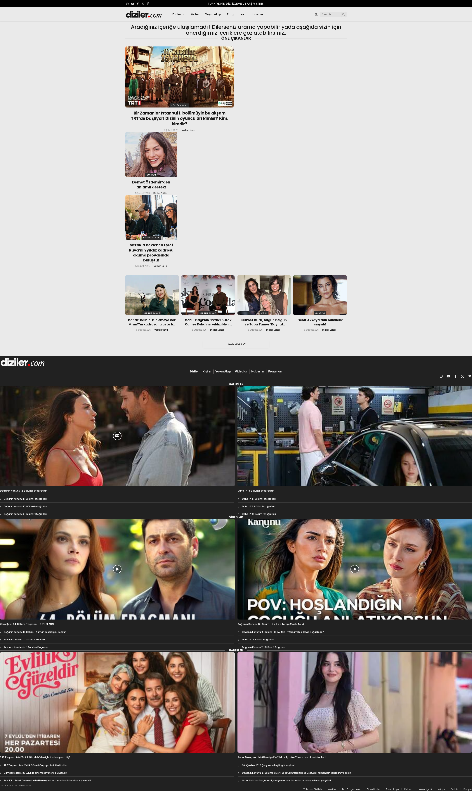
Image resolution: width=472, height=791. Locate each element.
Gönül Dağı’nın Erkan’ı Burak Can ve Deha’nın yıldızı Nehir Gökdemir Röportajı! (208, 322)
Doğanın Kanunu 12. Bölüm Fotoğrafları (23, 490)
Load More (234, 344)
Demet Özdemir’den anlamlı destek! (151, 185)
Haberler (257, 14)
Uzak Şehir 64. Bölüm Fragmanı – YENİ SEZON (27, 624)
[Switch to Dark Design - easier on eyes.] (316, 14)
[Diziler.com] (144, 14)
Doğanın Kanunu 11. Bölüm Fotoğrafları (25, 498)
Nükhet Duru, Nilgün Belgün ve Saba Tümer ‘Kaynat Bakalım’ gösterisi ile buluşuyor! (264, 322)
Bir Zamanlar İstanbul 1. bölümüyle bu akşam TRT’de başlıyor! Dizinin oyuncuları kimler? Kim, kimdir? (179, 118)
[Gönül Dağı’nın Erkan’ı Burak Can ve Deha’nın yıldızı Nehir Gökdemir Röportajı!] (208, 295)
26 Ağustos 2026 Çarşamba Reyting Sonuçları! (268, 765)
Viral (264, 313)
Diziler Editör (160, 193)
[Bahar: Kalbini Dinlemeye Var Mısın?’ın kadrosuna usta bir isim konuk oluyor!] (152, 295)
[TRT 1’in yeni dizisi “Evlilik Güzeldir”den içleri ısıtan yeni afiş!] (117, 702)
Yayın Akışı (213, 14)
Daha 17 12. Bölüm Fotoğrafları (259, 498)
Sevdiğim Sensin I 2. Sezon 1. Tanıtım (24, 639)
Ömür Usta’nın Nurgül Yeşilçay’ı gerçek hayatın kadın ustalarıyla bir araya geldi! (286, 780)
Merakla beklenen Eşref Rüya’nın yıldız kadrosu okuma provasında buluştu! (151, 253)
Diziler (176, 14)
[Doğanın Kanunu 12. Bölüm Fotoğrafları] (117, 436)
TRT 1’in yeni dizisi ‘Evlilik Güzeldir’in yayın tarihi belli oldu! (35, 765)
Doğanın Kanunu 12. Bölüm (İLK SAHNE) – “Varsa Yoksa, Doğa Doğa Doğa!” (283, 632)
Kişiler (194, 14)
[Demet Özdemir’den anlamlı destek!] (151, 154)
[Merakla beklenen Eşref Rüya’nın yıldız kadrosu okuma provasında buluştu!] (151, 217)
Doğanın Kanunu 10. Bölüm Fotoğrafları (25, 506)
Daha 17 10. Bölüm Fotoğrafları (259, 514)
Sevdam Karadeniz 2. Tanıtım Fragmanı (26, 647)
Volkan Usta (188, 130)
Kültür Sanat (179, 105)
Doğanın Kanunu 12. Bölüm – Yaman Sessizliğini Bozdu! (35, 632)
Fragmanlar (235, 14)
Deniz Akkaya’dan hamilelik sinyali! (320, 322)
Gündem (151, 174)
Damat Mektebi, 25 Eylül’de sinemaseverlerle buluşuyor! (35, 772)
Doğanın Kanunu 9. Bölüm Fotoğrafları (25, 514)
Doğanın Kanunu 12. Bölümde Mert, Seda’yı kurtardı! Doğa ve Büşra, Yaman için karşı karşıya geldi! (296, 772)
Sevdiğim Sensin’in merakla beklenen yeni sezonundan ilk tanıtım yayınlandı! (47, 780)
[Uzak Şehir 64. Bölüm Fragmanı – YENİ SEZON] (117, 569)
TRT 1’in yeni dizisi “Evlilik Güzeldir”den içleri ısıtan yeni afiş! (35, 757)
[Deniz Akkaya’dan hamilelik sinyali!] (320, 295)
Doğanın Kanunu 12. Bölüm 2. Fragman (263, 647)
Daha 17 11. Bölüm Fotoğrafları (258, 506)
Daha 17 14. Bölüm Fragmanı (258, 639)
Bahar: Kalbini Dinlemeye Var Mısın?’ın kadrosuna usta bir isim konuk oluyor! (152, 322)
